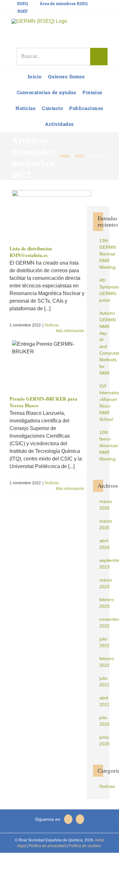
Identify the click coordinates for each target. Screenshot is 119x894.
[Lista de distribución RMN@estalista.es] (50, 215)
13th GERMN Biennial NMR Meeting (107, 254)
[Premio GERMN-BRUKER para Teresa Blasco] (50, 365)
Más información (70, 331)
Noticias (52, 325)
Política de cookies (84, 846)
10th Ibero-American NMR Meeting (108, 445)
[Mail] (80, 819)
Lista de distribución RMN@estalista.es (31, 252)
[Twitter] (68, 819)
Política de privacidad (47, 846)
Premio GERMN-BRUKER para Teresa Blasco (43, 402)
